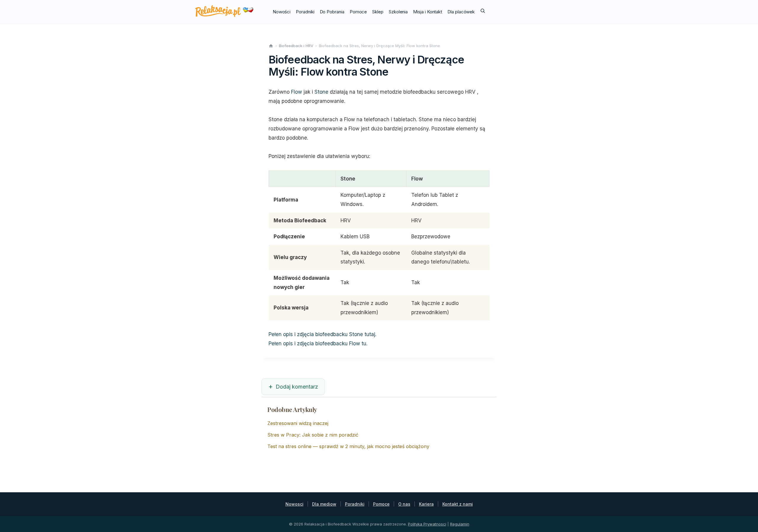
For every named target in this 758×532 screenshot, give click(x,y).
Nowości (281, 12)
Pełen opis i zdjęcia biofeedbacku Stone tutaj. (322, 334)
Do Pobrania (332, 12)
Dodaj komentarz (297, 387)
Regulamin (459, 524)
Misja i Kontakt (427, 12)
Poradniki (305, 12)
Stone (321, 92)
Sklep (377, 12)
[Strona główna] (271, 46)
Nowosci (294, 504)
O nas (404, 504)
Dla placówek (461, 12)
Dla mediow (324, 504)
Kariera (426, 504)
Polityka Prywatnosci (427, 524)
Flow (296, 92)
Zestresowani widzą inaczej (297, 423)
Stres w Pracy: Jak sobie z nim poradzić (312, 435)
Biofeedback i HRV (296, 45)
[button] (482, 11)
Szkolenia (398, 12)
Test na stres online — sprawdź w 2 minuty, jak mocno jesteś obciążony (348, 446)
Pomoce (358, 12)
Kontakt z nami (457, 504)
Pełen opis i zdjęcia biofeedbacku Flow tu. (318, 343)
